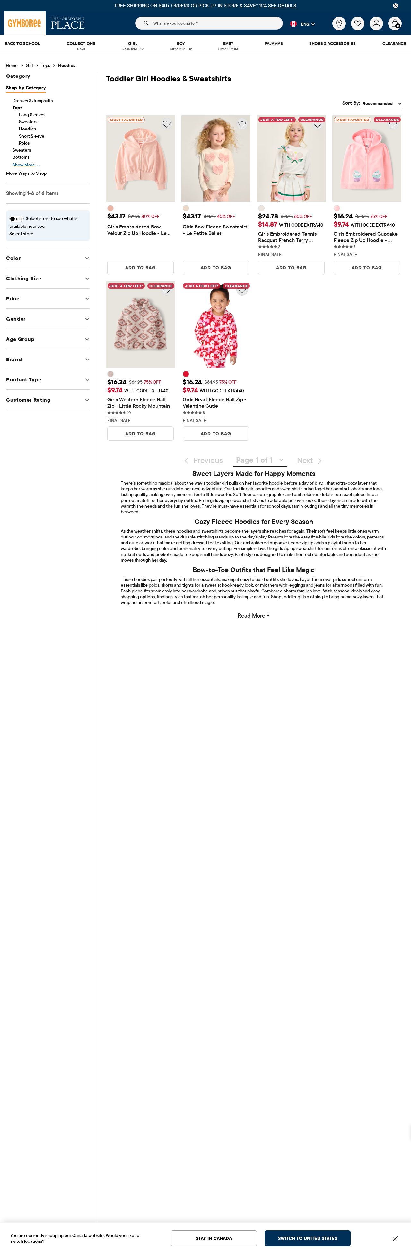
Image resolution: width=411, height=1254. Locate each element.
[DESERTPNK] (110, 208)
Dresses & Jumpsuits (33, 100)
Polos (24, 143)
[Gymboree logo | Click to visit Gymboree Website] (25, 23)
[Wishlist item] (360, 28)
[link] (339, 23)
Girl (29, 65)
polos (154, 585)
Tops (45, 65)
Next (305, 460)
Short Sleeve (31, 136)
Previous (208, 460)
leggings (296, 585)
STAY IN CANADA (214, 1238)
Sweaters (28, 122)
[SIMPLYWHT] (261, 208)
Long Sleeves (32, 115)
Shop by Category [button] (26, 88)
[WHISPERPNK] (337, 208)
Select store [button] (21, 233)
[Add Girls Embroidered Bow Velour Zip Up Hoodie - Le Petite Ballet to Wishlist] (166, 123)
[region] (205, 5)
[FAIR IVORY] (186, 208)
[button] (299, 24)
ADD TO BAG (140, 268)
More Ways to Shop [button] (26, 173)
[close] (395, 5)
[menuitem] (22, 44)
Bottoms (21, 157)
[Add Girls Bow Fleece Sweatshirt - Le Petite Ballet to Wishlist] (242, 123)
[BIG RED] (186, 374)
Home (12, 65)
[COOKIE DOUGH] (110, 374)
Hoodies (27, 129)
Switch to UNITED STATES (307, 1238)
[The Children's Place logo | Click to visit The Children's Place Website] (68, 23)
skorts (167, 585)
